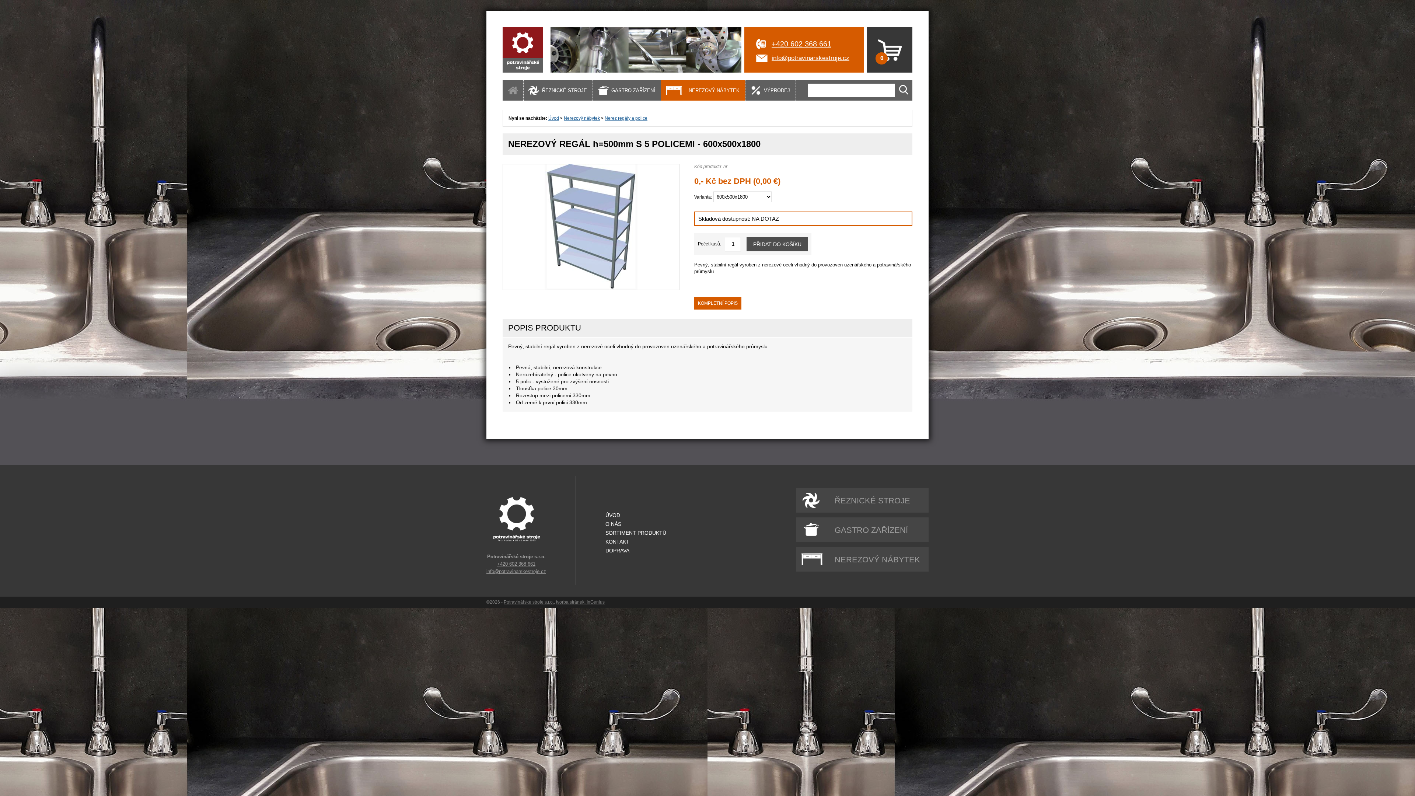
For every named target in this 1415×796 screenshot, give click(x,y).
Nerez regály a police (626, 118)
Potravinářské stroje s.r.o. (529, 602)
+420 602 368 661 (801, 44)
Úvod (553, 118)
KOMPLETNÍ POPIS (718, 303)
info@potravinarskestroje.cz (810, 58)
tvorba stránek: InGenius (580, 602)
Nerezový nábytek (582, 118)
